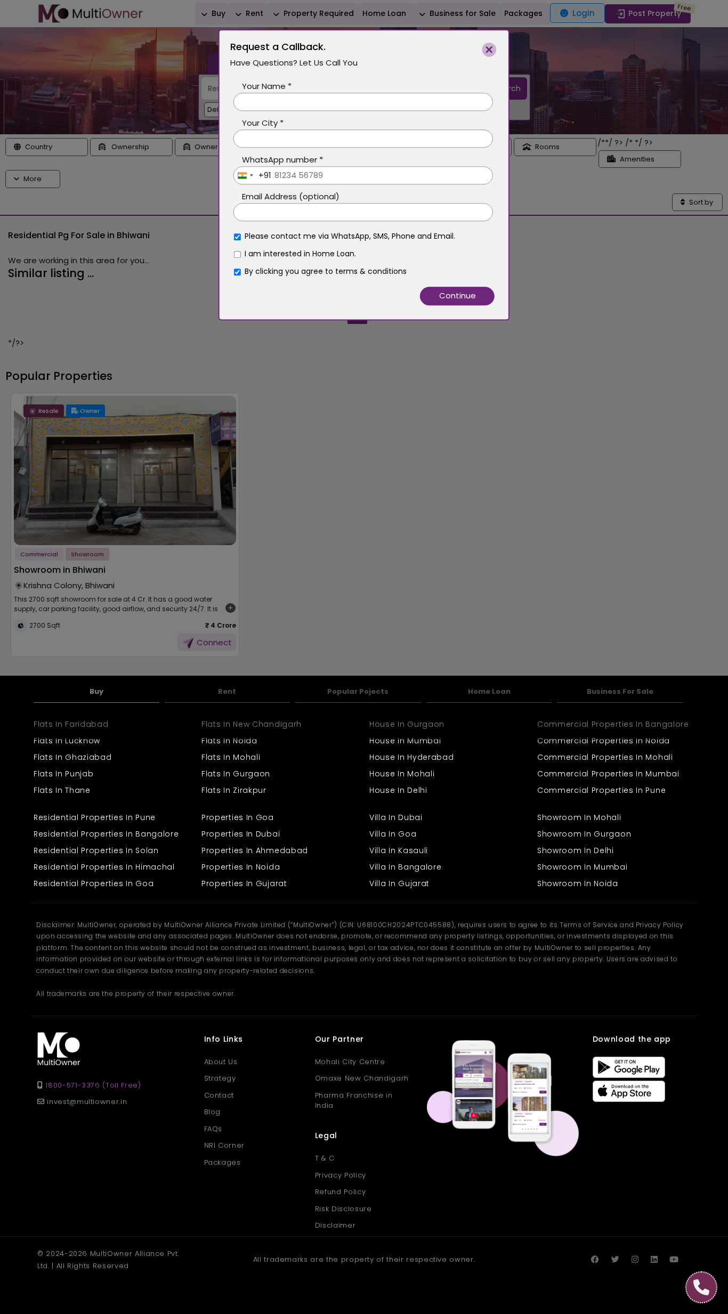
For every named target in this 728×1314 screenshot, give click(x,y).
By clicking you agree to (326, 283)
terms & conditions (371, 283)
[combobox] (252, 187)
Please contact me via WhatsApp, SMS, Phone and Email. (350, 247)
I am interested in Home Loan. (300, 265)
